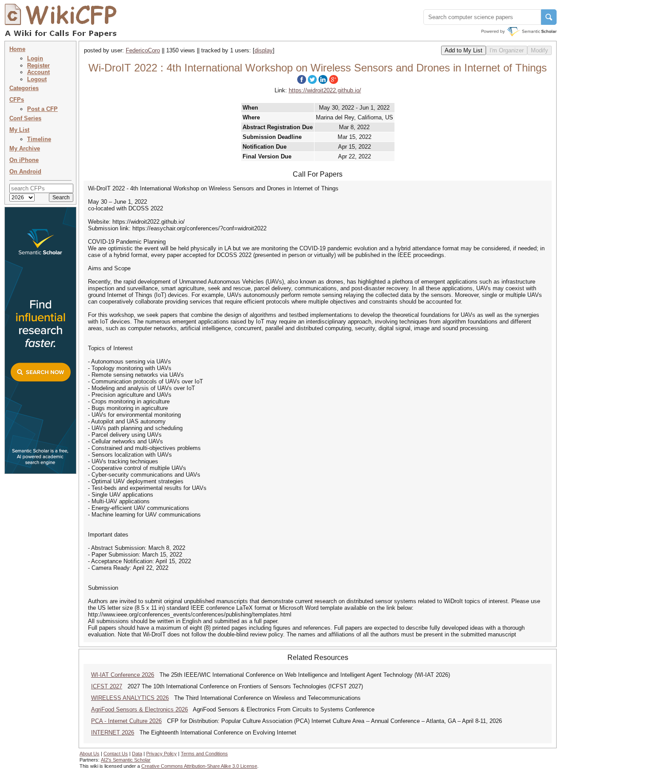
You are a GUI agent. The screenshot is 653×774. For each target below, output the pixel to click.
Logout (37, 79)
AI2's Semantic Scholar (126, 759)
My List (19, 129)
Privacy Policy (161, 753)
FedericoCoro (143, 50)
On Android (25, 171)
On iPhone (24, 160)
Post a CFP (42, 109)
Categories (24, 88)
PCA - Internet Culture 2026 (126, 721)
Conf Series (25, 118)
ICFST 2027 (106, 686)
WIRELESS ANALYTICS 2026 (130, 698)
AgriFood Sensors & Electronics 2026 (139, 709)
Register (38, 65)
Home (17, 49)
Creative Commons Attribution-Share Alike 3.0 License (199, 766)
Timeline (39, 139)
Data (137, 753)
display (264, 50)
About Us (90, 753)
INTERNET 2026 (112, 732)
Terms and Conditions (204, 753)
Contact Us (116, 753)
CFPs (16, 99)
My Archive (24, 148)
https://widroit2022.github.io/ (325, 90)
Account (38, 72)
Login (35, 58)
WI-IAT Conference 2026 (122, 674)
